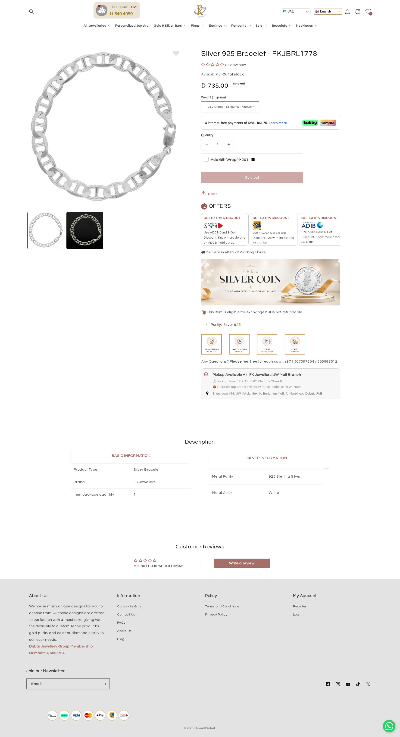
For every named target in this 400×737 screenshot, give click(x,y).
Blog (120, 639)
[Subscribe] (104, 683)
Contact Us (126, 614)
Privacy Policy (216, 614)
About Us (124, 631)
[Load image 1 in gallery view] (46, 230)
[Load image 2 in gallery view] (84, 230)
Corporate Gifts (129, 606)
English (325, 11)
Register (299, 606)
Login (297, 614)
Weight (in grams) (213, 97)
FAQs (121, 622)
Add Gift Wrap (229, 160)
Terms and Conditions (222, 606)
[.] (103, 10)
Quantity (207, 135)
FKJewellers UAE (205, 728)
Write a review (241, 563)
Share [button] (213, 194)
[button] (31, 11)
